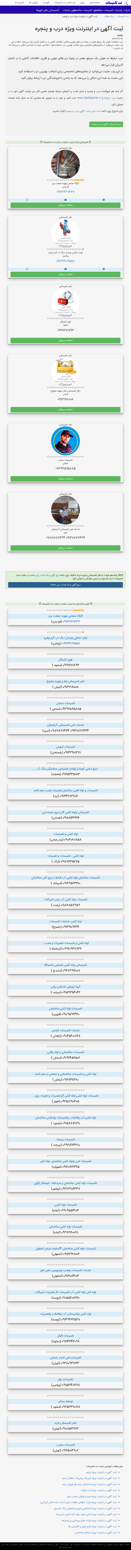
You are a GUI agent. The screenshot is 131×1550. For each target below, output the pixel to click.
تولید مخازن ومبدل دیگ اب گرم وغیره (65, 638)
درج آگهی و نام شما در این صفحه (44, 575)
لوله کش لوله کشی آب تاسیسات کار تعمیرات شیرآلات (65, 1292)
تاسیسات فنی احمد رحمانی (65, 1357)
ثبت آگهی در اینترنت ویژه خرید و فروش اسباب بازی (92, 1497)
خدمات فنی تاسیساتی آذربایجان (65, 725)
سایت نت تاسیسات (80, 1544)
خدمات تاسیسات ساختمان (111, 10)
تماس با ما (19, 3)
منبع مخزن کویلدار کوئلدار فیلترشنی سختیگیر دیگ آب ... (65, 768)
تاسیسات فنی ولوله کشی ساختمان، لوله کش (65, 1161)
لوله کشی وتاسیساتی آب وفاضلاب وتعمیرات (65, 1314)
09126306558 (65, 261)
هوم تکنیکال (65, 659)
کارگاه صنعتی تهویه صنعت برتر (65, 616)
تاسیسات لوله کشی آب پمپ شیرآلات (65, 899)
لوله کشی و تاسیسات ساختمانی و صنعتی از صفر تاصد (65, 1074)
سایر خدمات (69, 10)
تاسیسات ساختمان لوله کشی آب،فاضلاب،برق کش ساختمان (65, 877)
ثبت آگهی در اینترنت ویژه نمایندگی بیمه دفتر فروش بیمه (90, 1484)
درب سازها (110, 98)
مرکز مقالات (109, 16)
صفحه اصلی (94, 3)
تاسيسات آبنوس (65, 747)
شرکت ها (126, 10)
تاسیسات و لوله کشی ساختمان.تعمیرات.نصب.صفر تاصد (65, 790)
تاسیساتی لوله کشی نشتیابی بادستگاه (65, 965)
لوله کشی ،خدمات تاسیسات (66, 921)
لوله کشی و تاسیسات (65, 834)
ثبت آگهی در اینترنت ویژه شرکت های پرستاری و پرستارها (89, 1521)
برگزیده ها (33, 3)
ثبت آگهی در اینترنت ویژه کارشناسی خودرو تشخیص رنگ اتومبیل (85, 1509)
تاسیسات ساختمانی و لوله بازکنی (65, 1052)
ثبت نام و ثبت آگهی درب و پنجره (83, 111)
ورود (82, 3)
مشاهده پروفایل (65, 205)
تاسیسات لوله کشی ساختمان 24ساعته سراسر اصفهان (65, 1248)
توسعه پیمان (65, 1401)
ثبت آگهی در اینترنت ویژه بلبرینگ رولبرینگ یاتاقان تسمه (89, 1478)
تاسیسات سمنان (65, 703)
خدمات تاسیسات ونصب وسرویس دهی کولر (65, 1270)
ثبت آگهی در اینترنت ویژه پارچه (101, 1472)
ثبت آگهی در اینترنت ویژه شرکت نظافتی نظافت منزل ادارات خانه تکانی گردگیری (78, 1502)
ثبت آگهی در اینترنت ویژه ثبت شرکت (99, 1490)
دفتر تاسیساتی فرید (65, 1423)
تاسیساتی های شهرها (48, 10)
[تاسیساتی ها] (104, 200)
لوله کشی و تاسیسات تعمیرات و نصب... (65, 943)
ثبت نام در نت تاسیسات (64, 3)
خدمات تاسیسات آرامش (66, 1030)
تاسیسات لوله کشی (65, 1205)
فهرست (46, 3)
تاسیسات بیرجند (65, 1139)
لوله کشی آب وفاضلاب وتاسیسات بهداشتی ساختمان (65, 1117)
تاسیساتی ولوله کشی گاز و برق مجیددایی (65, 812)
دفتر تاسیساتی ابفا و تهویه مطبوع (65, 681)
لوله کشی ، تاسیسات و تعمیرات (65, 856)
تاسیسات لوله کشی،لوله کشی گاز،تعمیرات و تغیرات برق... (65, 1095)
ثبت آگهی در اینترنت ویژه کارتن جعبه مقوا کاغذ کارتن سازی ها (86, 1515)
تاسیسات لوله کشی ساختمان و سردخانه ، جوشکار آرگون (65, 1183)
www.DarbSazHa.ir (89, 98)
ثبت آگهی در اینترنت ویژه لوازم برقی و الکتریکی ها (92, 1527)
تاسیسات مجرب (65, 1445)
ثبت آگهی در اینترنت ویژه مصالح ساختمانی (96, 1533)
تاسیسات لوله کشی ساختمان (65, 1008)
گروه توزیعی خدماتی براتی (65, 986)
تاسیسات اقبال (65, 1335)
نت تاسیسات (123, 16)
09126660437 (65, 192)
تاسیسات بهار (65, 1379)
